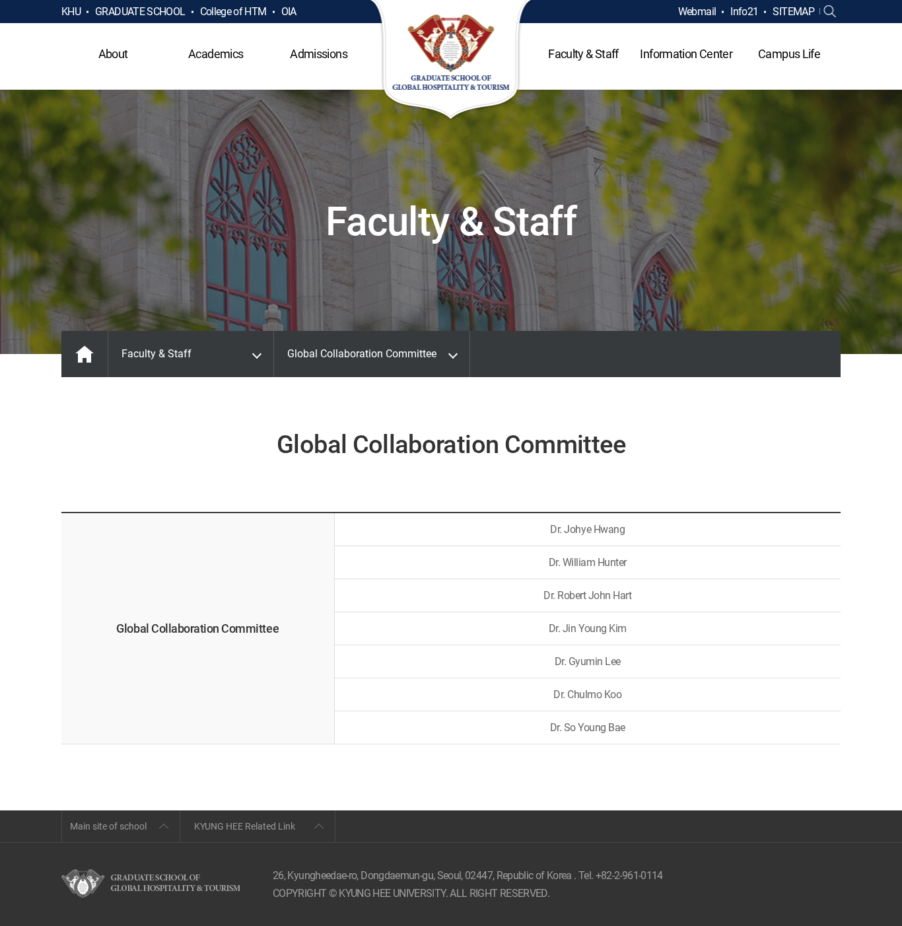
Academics (215, 54)
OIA (288, 11)
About (113, 54)
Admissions (318, 54)
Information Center (686, 54)
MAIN (84, 354)
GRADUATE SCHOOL (140, 11)
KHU (71, 11)
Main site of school (108, 826)
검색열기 (830, 11)
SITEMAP (793, 11)
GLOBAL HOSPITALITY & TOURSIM (451, 61)
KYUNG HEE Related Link (244, 826)
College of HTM (233, 11)
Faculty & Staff (583, 54)
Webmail (697, 11)
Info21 (744, 11)
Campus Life (789, 54)
